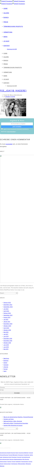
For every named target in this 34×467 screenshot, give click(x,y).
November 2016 (7, 340)
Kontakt (6, 45)
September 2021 (7, 315)
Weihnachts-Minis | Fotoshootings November (15, 423)
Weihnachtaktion (22, 463)
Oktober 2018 (7, 330)
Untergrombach (7, 463)
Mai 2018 (5, 332)
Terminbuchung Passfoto (13, 26)
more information (11, 131)
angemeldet (9, 144)
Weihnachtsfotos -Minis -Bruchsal (12, 421)
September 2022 (8, 306)
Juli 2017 (5, 334)
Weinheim (2, 466)
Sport (4, 371)
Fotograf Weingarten (13, 455)
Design (5, 362)
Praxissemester (24, 461)
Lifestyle (5, 367)
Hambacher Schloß (7, 457)
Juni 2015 (6, 347)
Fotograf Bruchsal (4, 455)
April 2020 (6, 328)
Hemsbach (14, 457)
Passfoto (9, 461)
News (5, 36)
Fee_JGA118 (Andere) (13, 90)
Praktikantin (18, 461)
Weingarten (28, 463)
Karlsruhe (11, 459)
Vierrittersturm (14, 463)
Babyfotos (6, 358)
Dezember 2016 (7, 338)
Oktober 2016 (7, 342)
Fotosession (21, 455)
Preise (5, 22)
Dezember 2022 (7, 304)
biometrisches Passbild (5, 452)
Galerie (6, 13)
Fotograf (31, 452)
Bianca (6, 17)
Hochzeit (5, 364)
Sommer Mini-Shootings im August (12, 425)
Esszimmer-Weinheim (24, 452)
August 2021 (6, 317)
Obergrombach (3, 461)
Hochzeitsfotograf (26, 457)
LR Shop (6, 41)
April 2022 (6, 311)
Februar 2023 (7, 302)
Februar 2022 (7, 313)
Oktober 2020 (7, 325)
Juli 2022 (5, 309)
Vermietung (7, 32)
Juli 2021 (5, 319)
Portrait (5, 369)
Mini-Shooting (25, 459)
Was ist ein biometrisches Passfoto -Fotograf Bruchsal (18, 417)
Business (5, 360)
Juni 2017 (6, 336)
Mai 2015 (5, 349)
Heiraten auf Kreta (8, 419)
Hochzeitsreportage (4, 459)
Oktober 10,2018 (10, 96)
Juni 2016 (6, 345)
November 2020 (7, 323)
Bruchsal (13, 452)
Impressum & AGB (12, 49)
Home (5, 8)
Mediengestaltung (18, 459)
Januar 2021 (6, 321)
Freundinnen (26, 455)
